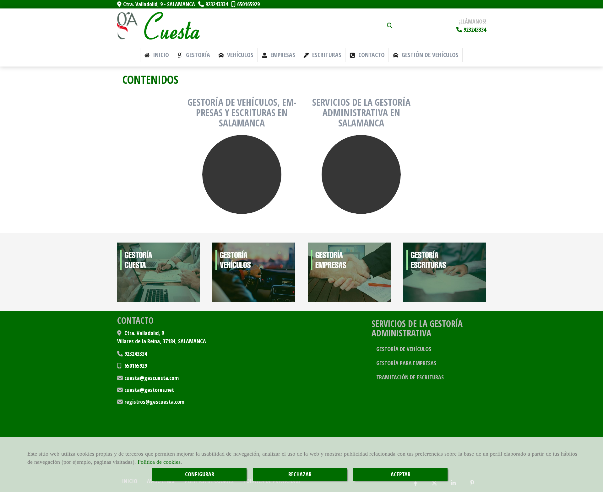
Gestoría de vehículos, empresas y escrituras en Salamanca (241, 112)
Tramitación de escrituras (410, 377)
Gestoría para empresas (406, 363)
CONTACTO (371, 55)
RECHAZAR (300, 474)
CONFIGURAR (199, 474)
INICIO (160, 55)
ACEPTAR (400, 474)
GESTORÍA (197, 55)
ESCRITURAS (326, 55)
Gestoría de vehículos (403, 349)
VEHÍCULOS (239, 55)
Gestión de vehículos (429, 55)
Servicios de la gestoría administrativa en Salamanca (361, 112)
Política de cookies (159, 462)
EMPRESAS (282, 55)
